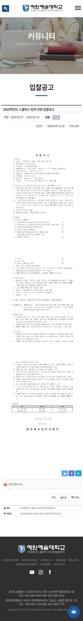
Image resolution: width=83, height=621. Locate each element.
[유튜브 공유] (32, 572)
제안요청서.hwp (15, 484)
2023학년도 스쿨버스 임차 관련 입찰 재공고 (29, 508)
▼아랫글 (75, 497)
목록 (54, 497)
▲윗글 (63, 497)
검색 (6, 9)
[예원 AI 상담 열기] (74, 612)
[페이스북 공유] (49, 572)
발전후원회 (45, 564)
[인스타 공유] (40, 572)
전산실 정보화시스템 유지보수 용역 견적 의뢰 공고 (32, 513)
